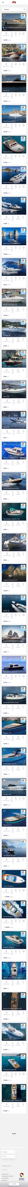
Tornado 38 (6, 335)
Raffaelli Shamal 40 (9, 1039)
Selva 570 (6, 427)
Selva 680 (6, 549)
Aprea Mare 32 (7, 152)
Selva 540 (6, 396)
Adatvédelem (5, 1178)
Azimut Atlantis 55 (8, 182)
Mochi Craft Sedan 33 (10, 305)
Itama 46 (6, 90)
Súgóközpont (5, 1174)
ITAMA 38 (6, 611)
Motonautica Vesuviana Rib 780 (13, 978)
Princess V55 (7, 794)
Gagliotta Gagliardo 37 (10, 580)
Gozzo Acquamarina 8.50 (11, 488)
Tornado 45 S (7, 733)
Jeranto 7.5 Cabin (8, 458)
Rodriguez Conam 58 (9, 1070)
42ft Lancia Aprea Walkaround (12, 1100)
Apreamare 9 (7, 825)
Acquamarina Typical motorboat (13, 641)
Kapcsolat (4, 1180)
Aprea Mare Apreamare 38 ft (12, 60)
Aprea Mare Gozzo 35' (10, 213)
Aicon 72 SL (6, 274)
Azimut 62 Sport (8, 917)
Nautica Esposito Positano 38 (12, 1008)
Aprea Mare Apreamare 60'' (11, 243)
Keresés (6, 9)
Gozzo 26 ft (6, 366)
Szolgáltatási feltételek (8, 1176)
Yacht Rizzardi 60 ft (9, 121)
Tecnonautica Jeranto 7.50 (11, 519)
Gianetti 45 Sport (8, 947)
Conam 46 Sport (8, 886)
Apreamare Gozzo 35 (9, 764)
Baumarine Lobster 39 (10, 672)
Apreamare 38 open (9, 855)
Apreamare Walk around (10, 702)
